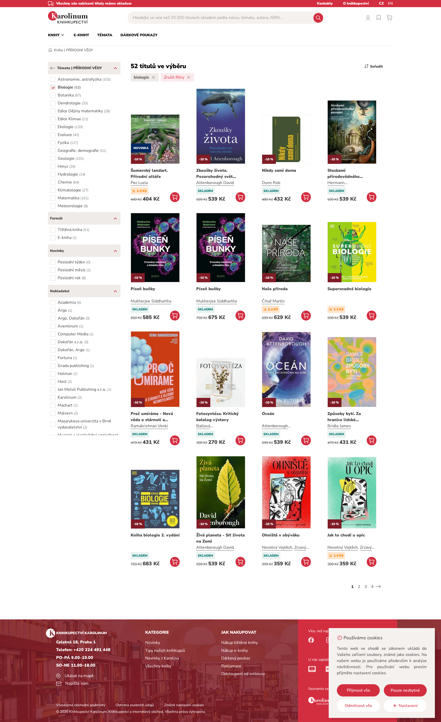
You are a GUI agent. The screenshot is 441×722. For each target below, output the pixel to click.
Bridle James (339, 426)
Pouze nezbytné (405, 690)
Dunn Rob (271, 183)
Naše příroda (275, 289)
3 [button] (365, 587)
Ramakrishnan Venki (149, 426)
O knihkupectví (356, 3)
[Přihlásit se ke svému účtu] (368, 17)
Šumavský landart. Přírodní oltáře (149, 173)
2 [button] (359, 587)
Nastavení (408, 705)
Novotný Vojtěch (277, 547)
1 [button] (352, 587)
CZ (381, 3)
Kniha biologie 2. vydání (155, 535)
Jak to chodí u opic (346, 535)
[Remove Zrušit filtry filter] (188, 77)
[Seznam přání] (379, 17)
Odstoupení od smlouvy (243, 674)
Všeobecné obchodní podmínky (80, 705)
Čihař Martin (273, 301)
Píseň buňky (143, 289)
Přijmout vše (358, 690)
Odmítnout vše (358, 705)
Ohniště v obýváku (281, 535)
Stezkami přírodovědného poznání (343, 174)
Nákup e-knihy (234, 650)
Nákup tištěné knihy (239, 642)
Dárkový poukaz (235, 658)
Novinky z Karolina (162, 658)
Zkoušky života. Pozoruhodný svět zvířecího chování (214, 174)
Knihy (58, 50)
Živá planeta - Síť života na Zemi (220, 538)
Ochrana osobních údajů (135, 705)
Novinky (152, 642)
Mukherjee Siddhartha (151, 301)
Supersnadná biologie (349, 289)
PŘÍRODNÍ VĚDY (79, 50)
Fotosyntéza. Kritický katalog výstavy (217, 417)
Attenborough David (215, 183)
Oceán (268, 414)
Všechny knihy (158, 666)
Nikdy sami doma (279, 170)
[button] (52, 68)
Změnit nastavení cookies (184, 705)
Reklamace (231, 666)
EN (390, 3)
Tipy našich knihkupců (165, 650)
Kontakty (325, 3)
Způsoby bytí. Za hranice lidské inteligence (344, 417)
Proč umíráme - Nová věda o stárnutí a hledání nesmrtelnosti (153, 417)
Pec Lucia (139, 183)
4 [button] (372, 587)
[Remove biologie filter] (153, 77)
